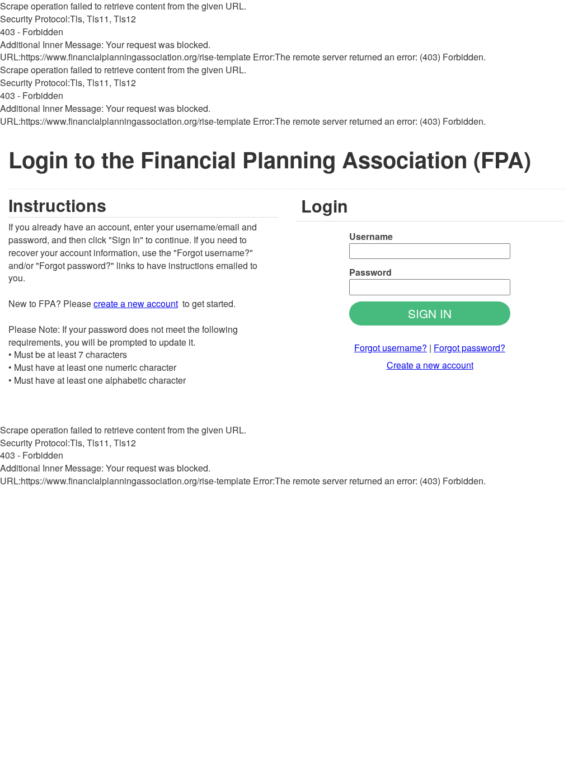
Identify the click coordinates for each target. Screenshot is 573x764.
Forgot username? (390, 347)
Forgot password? (469, 347)
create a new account (135, 303)
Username (371, 236)
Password (370, 272)
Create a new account (430, 365)
